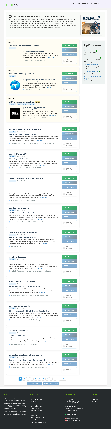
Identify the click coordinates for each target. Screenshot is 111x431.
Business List (35, 413)
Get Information (69, 45)
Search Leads (35, 420)
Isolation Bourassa (17, 256)
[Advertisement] (92, 110)
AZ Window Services (18, 330)
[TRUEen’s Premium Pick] (13, 42)
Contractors (12, 48)
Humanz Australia (90, 51)
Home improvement (22, 104)
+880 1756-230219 (72, 414)
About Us (33, 401)
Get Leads (97, 4)
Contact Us (34, 415)
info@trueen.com (72, 418)
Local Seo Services (36, 411)
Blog (32, 404)
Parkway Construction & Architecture (26, 178)
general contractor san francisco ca (25, 355)
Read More (50, 57)
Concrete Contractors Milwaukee (24, 45)
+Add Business (86, 4)
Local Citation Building (37, 417)
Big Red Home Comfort (19, 207)
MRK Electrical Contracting (21, 101)
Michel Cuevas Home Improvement (25, 129)
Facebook (95, 399)
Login (105, 4)
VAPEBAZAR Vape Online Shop (92, 77)
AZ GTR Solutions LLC (91, 71)
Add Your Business (36, 399)
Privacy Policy (35, 408)
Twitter (94, 401)
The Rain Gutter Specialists (21, 73)
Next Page (62, 379)
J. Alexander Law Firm (91, 65)
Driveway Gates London (20, 305)
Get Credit (75, 4)
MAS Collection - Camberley (22, 281)
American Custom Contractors (23, 232)
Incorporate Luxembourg (92, 58)
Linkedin (94, 404)
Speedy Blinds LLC (18, 153)
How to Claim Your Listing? (39, 422)
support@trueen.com (73, 420)
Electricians (12, 104)
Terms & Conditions (36, 406)
